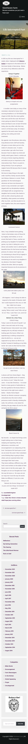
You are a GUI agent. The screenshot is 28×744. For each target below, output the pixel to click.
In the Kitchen (9, 676)
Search (5, 523)
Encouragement (10, 669)
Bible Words (9, 666)
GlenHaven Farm (10, 8)
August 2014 (8, 650)
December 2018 (9, 585)
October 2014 (9, 644)
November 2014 (10, 641)
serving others (16, 500)
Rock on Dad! (7, 553)
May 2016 (8, 608)
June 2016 (8, 605)
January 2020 (9, 579)
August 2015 (8, 621)
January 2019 (9, 582)
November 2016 (10, 602)
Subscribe (20, 723)
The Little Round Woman (10, 550)
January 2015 (9, 634)
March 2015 (8, 628)
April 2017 (8, 598)
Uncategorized (5, 495)
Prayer (7, 682)
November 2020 (10, 575)
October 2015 (9, 615)
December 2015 (9, 611)
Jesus (10, 500)
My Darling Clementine (10, 544)
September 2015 (10, 618)
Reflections (6, 540)
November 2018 (10, 589)
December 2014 (9, 637)
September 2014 (10, 647)
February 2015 (9, 631)
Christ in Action (16, 498)
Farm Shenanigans (11, 672)
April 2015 (8, 624)
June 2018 (8, 592)
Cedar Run (8, 498)
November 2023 (10, 569)
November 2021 (10, 572)
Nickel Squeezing (10, 679)
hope (6, 500)
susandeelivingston (10, 492)
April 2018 (8, 595)
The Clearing (7, 547)
